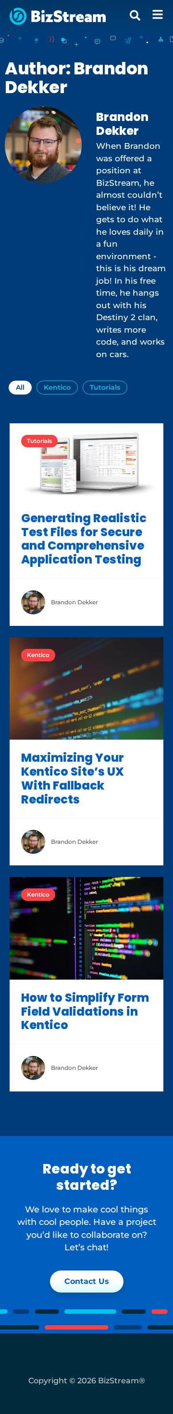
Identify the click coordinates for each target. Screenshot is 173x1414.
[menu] (157, 14)
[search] (135, 15)
